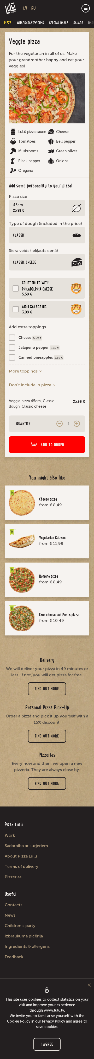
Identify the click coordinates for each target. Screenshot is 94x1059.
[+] (77, 423)
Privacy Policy (53, 1021)
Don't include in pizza (30, 384)
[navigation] (86, 8)
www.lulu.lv (54, 1010)
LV (25, 8)
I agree (47, 1044)
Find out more (47, 688)
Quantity (23, 423)
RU (33, 8)
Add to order (52, 444)
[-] (59, 423)
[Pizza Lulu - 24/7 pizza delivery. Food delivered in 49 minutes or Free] (10, 8)
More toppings (24, 371)
